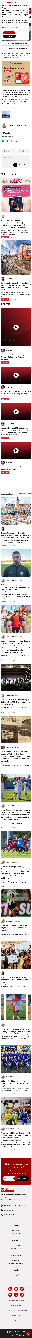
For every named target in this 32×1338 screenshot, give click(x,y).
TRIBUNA (20, 1196)
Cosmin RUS (12, 125)
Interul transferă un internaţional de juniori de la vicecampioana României (15, 928)
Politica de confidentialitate (16, 1311)
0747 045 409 (9, 1215)
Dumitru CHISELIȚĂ (11, 747)
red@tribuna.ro (9, 1210)
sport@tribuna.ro (16, 1248)
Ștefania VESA (10, 528)
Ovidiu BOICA (10, 580)
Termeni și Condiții (16, 1300)
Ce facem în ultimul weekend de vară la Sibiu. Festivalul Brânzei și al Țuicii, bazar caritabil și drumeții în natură (16, 286)
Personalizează (9, 36)
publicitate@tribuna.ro (16, 1263)
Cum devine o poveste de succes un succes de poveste (15, 468)
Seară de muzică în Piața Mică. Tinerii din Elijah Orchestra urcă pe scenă (16, 979)
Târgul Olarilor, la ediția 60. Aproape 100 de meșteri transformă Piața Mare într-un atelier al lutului (16, 535)
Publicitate (16, 1255)
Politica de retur (16, 1305)
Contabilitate (16, 1270)
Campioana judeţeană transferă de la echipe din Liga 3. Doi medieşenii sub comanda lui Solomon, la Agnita (16, 1031)
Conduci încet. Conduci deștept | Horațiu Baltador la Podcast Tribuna (14, 357)
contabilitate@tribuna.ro (16, 1275)
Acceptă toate (9, 32)
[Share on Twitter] (7, 142)
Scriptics (22, 1335)
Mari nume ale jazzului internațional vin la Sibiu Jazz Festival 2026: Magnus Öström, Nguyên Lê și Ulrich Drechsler (14, 224)
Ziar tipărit (16, 1316)
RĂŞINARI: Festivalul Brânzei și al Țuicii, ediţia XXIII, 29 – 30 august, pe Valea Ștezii (15, 702)
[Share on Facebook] (3, 142)
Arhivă (16, 1321)
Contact (16, 1226)
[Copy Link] (16, 141)
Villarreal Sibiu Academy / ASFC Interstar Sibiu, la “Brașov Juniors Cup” (15, 1083)
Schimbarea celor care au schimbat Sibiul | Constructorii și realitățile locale (16, 394)
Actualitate (5, 237)
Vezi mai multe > (25, 494)
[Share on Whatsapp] (11, 142)
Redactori (16, 1240)
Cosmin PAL (9, 695)
